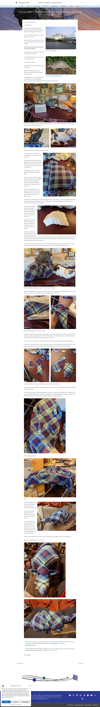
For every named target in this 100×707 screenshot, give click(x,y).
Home (21, 6)
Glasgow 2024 (23, 2)
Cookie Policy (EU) (79, 705)
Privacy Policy (19, 704)
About (77, 6)
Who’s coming (36, 6)
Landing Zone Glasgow (31, 22)
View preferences (25, 701)
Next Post (82, 663)
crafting (28, 655)
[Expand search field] (82, 2)
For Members (63, 6)
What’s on (45, 6)
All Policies (95, 705)
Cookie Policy (12, 704)
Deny (16, 701)
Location (28, 6)
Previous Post (19, 663)
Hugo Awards (54, 6)
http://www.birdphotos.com (55, 75)
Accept (6, 701)
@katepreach (54, 643)
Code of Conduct (88, 705)
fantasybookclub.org (30, 645)
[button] (29, 685)
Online (71, 6)
